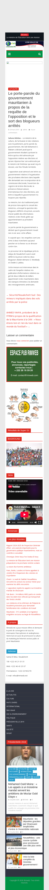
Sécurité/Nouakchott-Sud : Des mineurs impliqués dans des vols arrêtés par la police (23, 298)
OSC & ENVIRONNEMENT (16, 714)
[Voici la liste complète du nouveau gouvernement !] (14, 855)
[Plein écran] (39, 522)
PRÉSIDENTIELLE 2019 (15, 722)
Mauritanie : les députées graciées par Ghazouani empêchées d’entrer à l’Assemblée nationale (24, 824)
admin (25, 130)
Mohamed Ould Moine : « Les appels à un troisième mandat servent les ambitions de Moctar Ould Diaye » (23, 790)
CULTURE (10, 698)
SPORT (9, 733)
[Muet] (35, 522)
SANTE (9, 725)
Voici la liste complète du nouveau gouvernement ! (30, 861)
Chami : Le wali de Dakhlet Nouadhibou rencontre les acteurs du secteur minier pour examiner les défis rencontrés (23, 581)
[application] (24, 489)
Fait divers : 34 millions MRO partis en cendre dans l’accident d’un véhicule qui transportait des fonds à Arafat (23, 596)
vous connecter (23, 340)
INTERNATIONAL (13, 706)
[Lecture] (9, 522)
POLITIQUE (10, 718)
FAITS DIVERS (11, 702)
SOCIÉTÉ (9, 729)
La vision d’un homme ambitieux (18, 567)
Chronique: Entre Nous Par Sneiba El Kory (22, 557)
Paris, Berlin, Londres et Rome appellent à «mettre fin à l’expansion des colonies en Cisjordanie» (22, 573)
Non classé (10, 710)
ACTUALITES (13, 89)
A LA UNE (10, 691)
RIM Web (25, 800)
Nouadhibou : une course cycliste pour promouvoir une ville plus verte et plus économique (24, 843)
